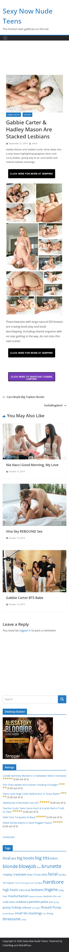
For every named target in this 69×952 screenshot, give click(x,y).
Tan (44, 913)
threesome (12, 919)
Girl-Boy (62, 874)
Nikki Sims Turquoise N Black (19, 817)
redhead (26, 907)
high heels (10, 890)
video (23, 919)
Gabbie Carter (13, 115)
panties (34, 901)
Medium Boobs (35, 896)
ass (13, 858)
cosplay (7, 874)
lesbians (37, 889)
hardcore (53, 881)
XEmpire (27, 115)
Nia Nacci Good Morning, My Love (32, 465)
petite (44, 902)
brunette (51, 866)
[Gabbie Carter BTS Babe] (34, 552)
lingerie (51, 889)
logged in (25, 630)
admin (35, 143)
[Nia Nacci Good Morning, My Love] (34, 426)
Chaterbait (9, 837)
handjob (38, 882)
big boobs (25, 858)
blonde (10, 866)
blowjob (27, 866)
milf (59, 896)
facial (53, 874)
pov (51, 901)
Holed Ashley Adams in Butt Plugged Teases (27, 822)
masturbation (18, 896)
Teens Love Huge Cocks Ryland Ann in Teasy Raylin (31, 793)
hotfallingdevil (53, 405)
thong (50, 913)
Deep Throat (34, 874)
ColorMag (8, 945)
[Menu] (5, 38)
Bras (39, 867)
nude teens (9, 901)
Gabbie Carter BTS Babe (24, 597)
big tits (42, 858)
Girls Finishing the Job (24, 883)
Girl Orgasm (8, 882)
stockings (35, 913)
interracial (24, 890)
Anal (6, 858)
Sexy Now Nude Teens (35, 941)
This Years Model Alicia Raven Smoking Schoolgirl (30, 784)
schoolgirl (36, 907)
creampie (19, 874)
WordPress (25, 945)
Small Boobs (8, 913)
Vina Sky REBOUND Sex (24, 531)
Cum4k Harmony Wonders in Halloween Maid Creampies (34, 775)
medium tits (50, 896)
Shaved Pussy (51, 907)
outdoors (22, 902)
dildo (44, 874)
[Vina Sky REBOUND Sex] (34, 486)
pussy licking (12, 907)
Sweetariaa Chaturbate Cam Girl (21, 802)
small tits (21, 913)
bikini (54, 858)
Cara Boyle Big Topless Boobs (25, 397)
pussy (56, 902)
